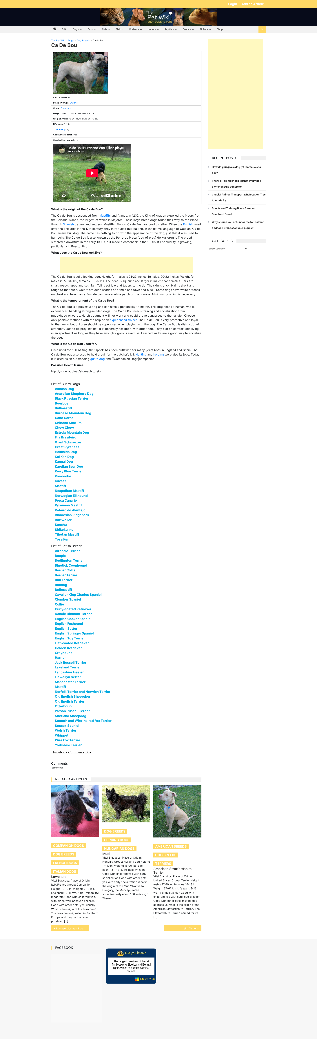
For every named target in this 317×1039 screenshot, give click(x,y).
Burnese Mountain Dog (73, 413)
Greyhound (63, 653)
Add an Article (252, 4)
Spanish (68, 224)
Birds (104, 29)
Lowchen (58, 877)
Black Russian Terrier (71, 398)
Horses (152, 29)
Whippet (61, 735)
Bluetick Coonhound (71, 565)
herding (158, 354)
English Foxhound (69, 623)
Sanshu (61, 525)
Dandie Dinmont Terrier (73, 614)
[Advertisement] (126, 265)
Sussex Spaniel (67, 726)
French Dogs (65, 863)
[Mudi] (126, 803)
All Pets (204, 29)
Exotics (187, 29)
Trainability (59, 129)
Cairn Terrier (189, 928)
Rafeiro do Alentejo (70, 510)
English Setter (66, 628)
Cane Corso (64, 418)
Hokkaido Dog (66, 452)
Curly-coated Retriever (73, 609)
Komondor (63, 476)
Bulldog (61, 585)
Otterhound (64, 706)
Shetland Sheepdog (70, 716)
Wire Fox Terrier (67, 740)
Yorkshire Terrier (68, 745)
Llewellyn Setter (68, 677)
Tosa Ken (62, 539)
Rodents (134, 29)
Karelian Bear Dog (69, 466)
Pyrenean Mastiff (68, 505)
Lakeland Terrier (68, 667)
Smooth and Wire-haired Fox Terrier (83, 721)
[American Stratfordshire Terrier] (177, 811)
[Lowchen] (75, 811)
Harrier (60, 657)
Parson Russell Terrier (72, 711)
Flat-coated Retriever (72, 643)
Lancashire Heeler (69, 672)
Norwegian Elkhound (71, 496)
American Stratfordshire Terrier (172, 870)
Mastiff (60, 486)
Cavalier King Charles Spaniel (78, 594)
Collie (59, 604)
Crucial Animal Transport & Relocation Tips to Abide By (239, 197)
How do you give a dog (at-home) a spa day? (236, 169)
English (188, 224)
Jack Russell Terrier (70, 662)
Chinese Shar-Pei (69, 423)
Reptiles (169, 29)
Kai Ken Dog (64, 457)
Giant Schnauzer (68, 442)
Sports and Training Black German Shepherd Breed (233, 211)
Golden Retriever (68, 648)
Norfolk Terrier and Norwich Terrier (82, 692)
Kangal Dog (64, 461)
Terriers (163, 864)
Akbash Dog (64, 389)
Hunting (141, 354)
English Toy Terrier (70, 638)
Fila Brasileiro (65, 437)
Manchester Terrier (70, 682)
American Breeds (171, 846)
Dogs (76, 29)
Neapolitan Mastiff (69, 491)
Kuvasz (60, 481)
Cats (90, 29)
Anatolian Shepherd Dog (74, 394)
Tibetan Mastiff (67, 534)
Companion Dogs (68, 846)
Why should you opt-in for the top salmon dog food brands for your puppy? (238, 224)
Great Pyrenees (67, 447)
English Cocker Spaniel (73, 619)
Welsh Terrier (65, 730)
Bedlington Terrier (69, 560)
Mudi (106, 854)
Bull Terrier (63, 580)
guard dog (97, 359)
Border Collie (65, 570)
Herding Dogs (117, 840)
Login (233, 4)
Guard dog (66, 108)
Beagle (60, 556)
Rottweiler (63, 520)
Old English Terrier (69, 701)
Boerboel (62, 403)
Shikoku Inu (64, 530)
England (74, 102)
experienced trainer (123, 320)
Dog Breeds (63, 854)
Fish (118, 29)
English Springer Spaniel (74, 633)
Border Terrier (66, 575)
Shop (220, 29)
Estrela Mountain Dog (72, 432)
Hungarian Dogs (119, 849)
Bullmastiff (63, 408)
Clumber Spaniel (68, 599)
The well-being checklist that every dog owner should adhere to (236, 183)
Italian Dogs (64, 871)
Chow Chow (64, 427)
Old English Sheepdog (72, 696)
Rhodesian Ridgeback (72, 515)
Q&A (64, 29)
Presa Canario (66, 500)
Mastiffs (105, 215)
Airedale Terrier (67, 551)
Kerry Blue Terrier (69, 471)
